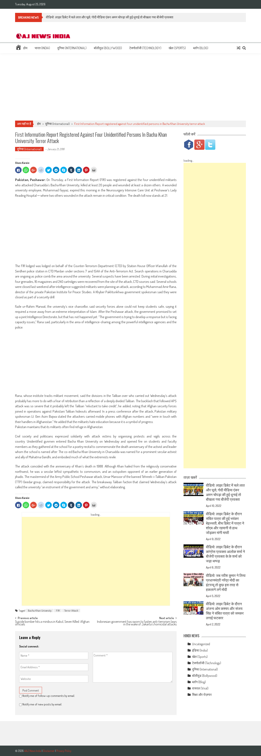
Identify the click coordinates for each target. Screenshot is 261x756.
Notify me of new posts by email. (42, 704)
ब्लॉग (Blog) (200, 48)
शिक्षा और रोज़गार (202, 695)
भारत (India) (42, 48)
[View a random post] (238, 48)
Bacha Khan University (39, 610)
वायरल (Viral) (200, 688)
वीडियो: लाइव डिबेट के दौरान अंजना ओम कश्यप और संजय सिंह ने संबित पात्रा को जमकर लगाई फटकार (225, 611)
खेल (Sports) (177, 48)
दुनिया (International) (71, 48)
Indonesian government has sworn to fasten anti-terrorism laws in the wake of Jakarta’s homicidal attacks (137, 623)
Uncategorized (201, 644)
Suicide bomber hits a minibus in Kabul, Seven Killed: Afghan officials (52, 623)
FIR (58, 610)
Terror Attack (71, 610)
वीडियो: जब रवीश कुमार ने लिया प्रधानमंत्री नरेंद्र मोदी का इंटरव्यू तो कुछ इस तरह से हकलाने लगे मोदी (226, 582)
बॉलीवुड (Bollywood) (108, 48)
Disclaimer (48, 751)
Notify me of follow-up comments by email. (48, 696)
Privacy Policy (63, 751)
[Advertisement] (130, 86)
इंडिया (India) (200, 650)
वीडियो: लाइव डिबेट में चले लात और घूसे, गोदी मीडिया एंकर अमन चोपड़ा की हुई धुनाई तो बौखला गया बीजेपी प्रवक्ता (109, 17)
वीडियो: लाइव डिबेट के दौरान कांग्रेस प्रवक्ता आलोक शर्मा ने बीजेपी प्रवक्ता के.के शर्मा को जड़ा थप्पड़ (225, 554)
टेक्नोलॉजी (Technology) (145, 48)
